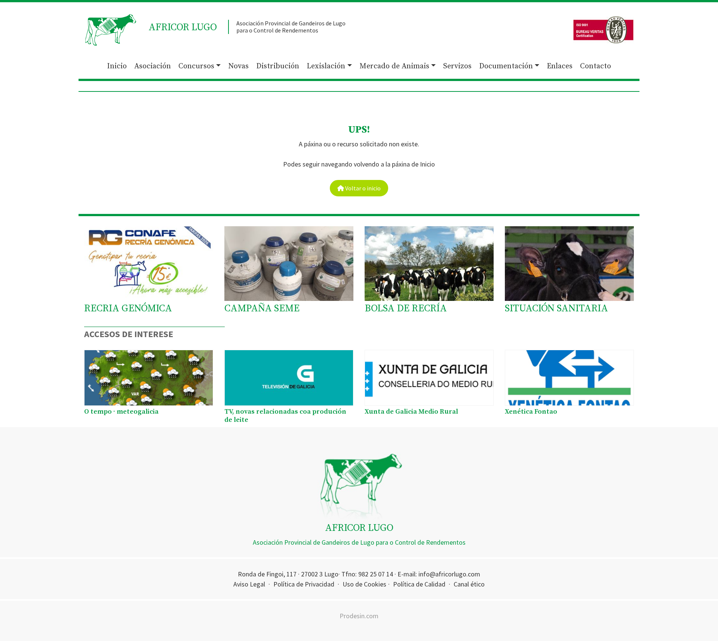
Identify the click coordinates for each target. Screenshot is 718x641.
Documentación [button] (506, 66)
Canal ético (469, 584)
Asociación (152, 66)
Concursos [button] (196, 66)
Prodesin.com (359, 616)
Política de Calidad (419, 584)
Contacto (595, 66)
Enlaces (560, 66)
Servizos (457, 66)
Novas (238, 66)
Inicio (117, 66)
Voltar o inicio (362, 188)
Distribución (277, 66)
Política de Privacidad (303, 584)
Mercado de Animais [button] (394, 66)
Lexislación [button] (326, 66)
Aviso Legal (249, 584)
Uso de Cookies (364, 584)
